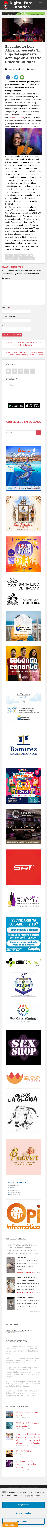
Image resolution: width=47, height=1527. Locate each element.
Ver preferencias (23, 1521)
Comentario (7, 278)
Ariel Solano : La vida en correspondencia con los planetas (26, 1464)
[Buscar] (38, 432)
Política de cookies (32, 1496)
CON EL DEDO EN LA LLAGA (23, 422)
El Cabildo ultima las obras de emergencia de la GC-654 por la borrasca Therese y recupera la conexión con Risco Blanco (23, 1393)
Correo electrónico (10, 316)
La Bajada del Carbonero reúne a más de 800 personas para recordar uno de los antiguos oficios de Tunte (22, 1360)
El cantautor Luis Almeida (23, 255)
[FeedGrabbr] (23, 1311)
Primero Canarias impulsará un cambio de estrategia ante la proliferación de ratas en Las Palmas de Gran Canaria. (23, 1383)
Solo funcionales (23, 1513)
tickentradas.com (17, 117)
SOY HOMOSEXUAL (24, 1451)
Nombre (6, 307)
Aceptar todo (23, 1505)
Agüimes (32, 69)
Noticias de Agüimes (26, 259)
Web (4, 325)
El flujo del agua (11, 259)
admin (22, 69)
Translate (13, 1332)
